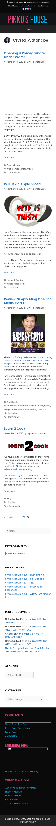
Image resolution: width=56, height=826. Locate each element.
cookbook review (27, 405)
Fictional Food (13, 795)
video (30, 168)
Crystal (9, 633)
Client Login (13, 6)
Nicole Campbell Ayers (17, 648)
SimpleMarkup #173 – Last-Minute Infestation (27, 650)
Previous (9, 517)
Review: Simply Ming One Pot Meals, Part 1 (27, 301)
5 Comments (13, 506)
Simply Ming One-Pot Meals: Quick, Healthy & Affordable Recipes (28, 360)
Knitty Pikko (11, 799)
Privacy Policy (28, 822)
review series (29, 357)
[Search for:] (28, 530)
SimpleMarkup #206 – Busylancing (24, 574)
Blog (9, 498)
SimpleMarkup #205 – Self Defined (24, 578)
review (40, 405)
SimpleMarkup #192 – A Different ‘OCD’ (26, 628)
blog (9, 502)
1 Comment (13, 287)
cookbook (12, 405)
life (13, 502)
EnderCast (11, 732)
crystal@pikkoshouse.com (38, 2)
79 (24, 517)
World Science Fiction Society (21, 771)
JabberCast (11, 736)
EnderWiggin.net (14, 791)
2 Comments (13, 172)
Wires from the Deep (16, 724)
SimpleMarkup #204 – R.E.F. (20, 582)
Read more (9, 157)
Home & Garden (15, 280)
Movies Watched (28, 6)
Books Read (43, 6)
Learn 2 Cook (14, 428)
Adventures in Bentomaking (18, 469)
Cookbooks (12, 402)
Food (9, 165)
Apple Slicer (13, 283)
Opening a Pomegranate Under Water (24, 55)
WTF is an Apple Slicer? (23, 184)
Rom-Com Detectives (17, 728)
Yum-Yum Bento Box (16, 803)
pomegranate (19, 168)
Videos (16, 165)
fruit (9, 168)
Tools (23, 283)
